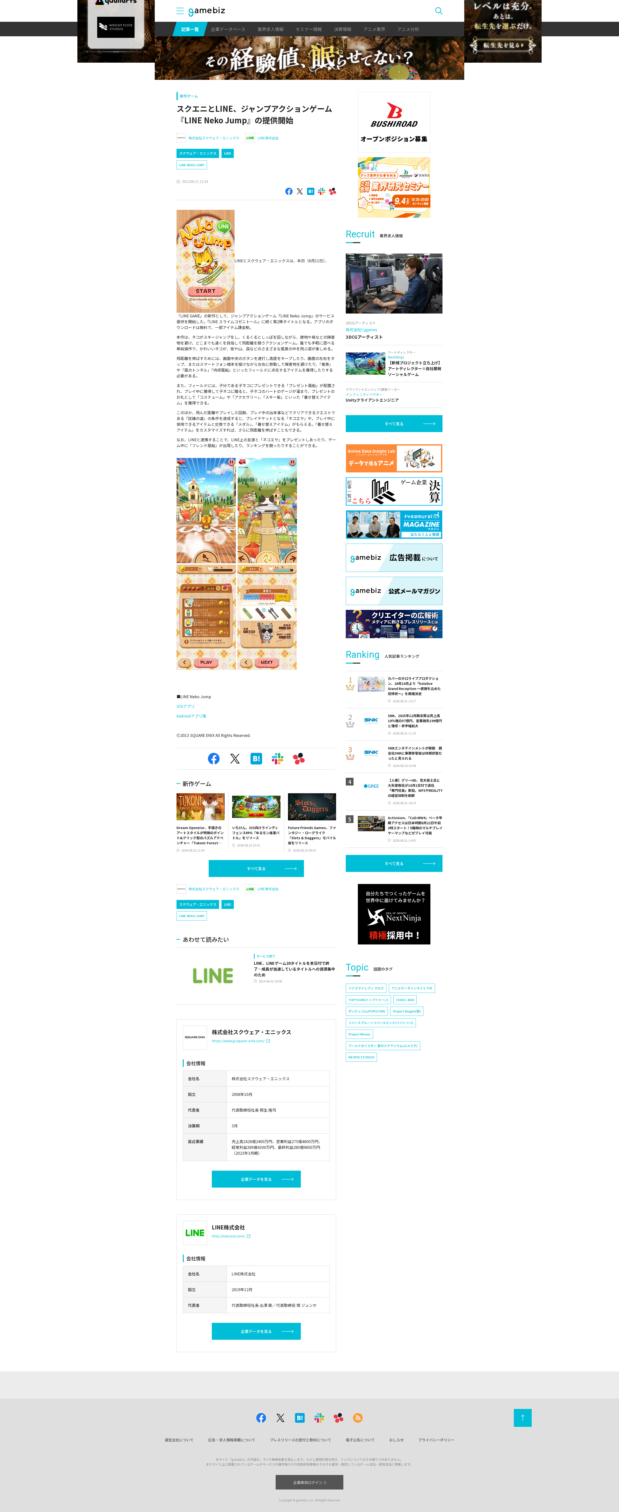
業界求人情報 (271, 29)
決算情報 (342, 29)
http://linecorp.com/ (228, 1236)
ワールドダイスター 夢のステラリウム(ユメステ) (383, 1045)
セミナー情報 (309, 29)
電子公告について (360, 1439)
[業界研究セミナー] (394, 187)
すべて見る (256, 868)
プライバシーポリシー (436, 1439)
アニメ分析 (408, 29)
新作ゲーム (189, 95)
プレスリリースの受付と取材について (300, 1439)
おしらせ (396, 1439)
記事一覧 (190, 29)
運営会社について (179, 1439)
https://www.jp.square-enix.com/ (238, 1040)
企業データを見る (256, 1179)
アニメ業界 (374, 29)
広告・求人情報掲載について (231, 1439)
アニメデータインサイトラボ (411, 988)
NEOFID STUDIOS (361, 1057)
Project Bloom (359, 1034)
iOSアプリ (186, 706)
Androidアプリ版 (191, 716)
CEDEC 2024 (405, 999)
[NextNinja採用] (394, 914)
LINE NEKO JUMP (191, 165)
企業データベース (228, 29)
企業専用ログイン (307, 1482)
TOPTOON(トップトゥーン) (368, 999)
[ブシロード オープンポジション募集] (394, 122)
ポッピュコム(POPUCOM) (366, 1011)
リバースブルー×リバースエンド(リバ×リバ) (380, 1022)
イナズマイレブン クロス (366, 988)
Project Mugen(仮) (407, 1011)
